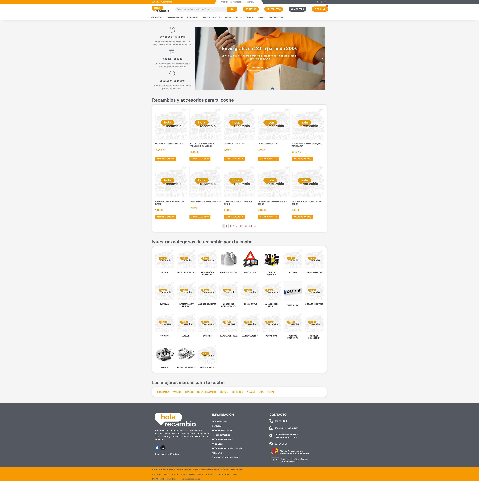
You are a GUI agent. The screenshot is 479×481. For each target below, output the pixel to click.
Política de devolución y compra (227, 448)
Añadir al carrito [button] (166, 159)
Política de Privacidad (222, 439)
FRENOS (261, 17)
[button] (197, 58)
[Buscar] (232, 9)
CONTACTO (321, 2)
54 (250, 226)
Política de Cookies (221, 435)
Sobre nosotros (219, 421)
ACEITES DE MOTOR (233, 17)
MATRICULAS (156, 17)
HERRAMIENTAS (276, 17)
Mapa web (217, 453)
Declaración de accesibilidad (225, 457)
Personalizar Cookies (222, 430)
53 (246, 226)
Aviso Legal (217, 444)
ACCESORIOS (192, 17)
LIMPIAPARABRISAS (174, 17)
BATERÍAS (250, 17)
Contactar (216, 426)
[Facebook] (157, 447)
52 (241, 226)
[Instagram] (162, 447)
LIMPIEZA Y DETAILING (211, 17)
